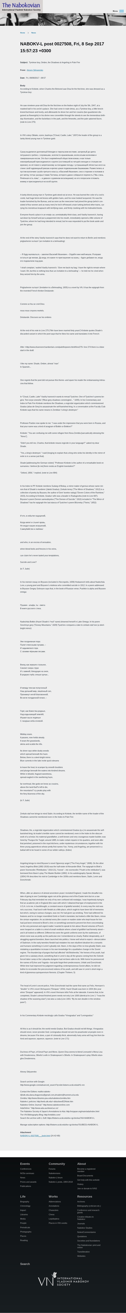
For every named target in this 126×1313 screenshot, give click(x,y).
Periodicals (25, 1227)
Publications (25, 1186)
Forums (52, 1169)
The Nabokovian (21, 5)
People (23, 1223)
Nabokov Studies (84, 1228)
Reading (24, 1240)
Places (23, 1236)
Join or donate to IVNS (87, 1188)
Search (25, 1264)
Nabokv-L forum (56, 1178)
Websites (81, 1256)
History (80, 1184)
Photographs (25, 1232)
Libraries (24, 1214)
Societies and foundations (88, 1241)
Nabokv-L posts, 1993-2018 (61, 1182)
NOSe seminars (27, 1173)
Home (22, 33)
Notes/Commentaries (86, 1232)
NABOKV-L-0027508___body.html (35, 1136)
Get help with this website (88, 1180)
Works (53, 1196)
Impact (23, 1210)
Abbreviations (55, 1202)
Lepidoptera (54, 1219)
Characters (53, 1210)
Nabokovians (54, 1173)
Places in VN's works (58, 1223)
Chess (51, 1214)
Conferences (25, 1169)
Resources (84, 1196)
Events (25, 1163)
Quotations (82, 1236)
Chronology (25, 1206)
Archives (81, 1202)
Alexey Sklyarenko (35, 70)
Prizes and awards (28, 1182)
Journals (81, 1224)
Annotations (54, 1206)
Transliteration (83, 1252)
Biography (24, 1202)
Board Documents (85, 1176)
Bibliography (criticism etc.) (89, 1206)
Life (22, 1196)
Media (23, 1219)
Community (57, 1163)
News (33, 33)
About (81, 1163)
